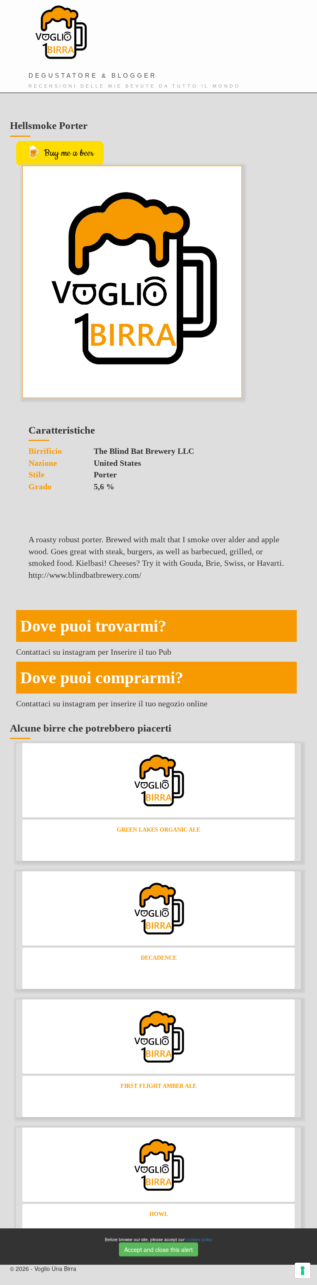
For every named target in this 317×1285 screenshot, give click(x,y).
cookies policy (199, 1239)
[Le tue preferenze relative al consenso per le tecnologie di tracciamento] (302, 1270)
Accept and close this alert (158, 1249)
